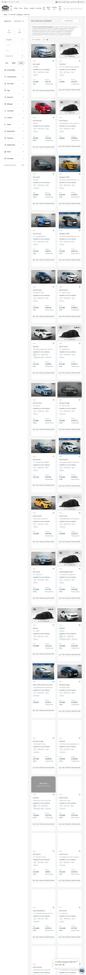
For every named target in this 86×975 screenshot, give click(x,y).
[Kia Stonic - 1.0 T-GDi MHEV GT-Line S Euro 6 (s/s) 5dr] (69, 954)
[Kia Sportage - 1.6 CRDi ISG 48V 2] (69, 671)
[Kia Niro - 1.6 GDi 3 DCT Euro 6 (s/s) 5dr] (43, 784)
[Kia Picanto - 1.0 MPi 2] (43, 107)
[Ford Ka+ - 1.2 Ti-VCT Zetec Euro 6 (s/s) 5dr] (69, 51)
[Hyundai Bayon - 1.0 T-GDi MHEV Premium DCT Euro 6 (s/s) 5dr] (43, 897)
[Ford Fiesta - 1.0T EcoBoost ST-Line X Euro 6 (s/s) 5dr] (69, 107)
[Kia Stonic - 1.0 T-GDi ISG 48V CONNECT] (43, 446)
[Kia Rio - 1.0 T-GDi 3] (43, 615)
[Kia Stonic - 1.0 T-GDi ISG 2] (69, 897)
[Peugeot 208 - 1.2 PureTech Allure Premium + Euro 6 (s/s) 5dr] (69, 220)
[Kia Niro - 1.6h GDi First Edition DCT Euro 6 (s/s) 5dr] (43, 333)
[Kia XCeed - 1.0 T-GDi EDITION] (69, 333)
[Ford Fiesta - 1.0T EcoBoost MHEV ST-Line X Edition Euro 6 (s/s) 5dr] (69, 446)
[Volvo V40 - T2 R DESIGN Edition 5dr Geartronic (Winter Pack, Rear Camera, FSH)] (69, 503)
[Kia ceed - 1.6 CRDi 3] (43, 164)
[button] (47, 39)
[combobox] (14, 40)
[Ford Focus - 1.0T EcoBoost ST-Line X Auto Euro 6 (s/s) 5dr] (69, 841)
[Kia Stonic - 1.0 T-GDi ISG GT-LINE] (43, 841)
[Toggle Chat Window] (81, 970)
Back (5, 14)
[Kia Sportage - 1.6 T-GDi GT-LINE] (69, 390)
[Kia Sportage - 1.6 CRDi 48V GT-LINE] (43, 728)
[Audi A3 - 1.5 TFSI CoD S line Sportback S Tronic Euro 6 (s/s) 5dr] (69, 728)
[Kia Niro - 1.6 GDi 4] (69, 615)
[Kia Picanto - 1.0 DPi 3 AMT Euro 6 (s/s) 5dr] (43, 954)
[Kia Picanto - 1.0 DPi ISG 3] (43, 390)
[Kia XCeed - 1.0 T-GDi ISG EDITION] (43, 220)
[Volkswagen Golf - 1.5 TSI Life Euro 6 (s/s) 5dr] (69, 558)
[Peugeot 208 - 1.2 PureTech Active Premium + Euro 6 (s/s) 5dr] (69, 164)
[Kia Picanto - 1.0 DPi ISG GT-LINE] (43, 277)
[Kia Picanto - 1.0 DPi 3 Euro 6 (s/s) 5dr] (43, 503)
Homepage (19, 14)
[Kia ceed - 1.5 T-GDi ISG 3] (43, 558)
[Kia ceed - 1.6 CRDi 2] (43, 51)
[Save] (53, 61)
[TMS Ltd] (5, 8)
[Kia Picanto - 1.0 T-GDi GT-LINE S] (69, 277)
